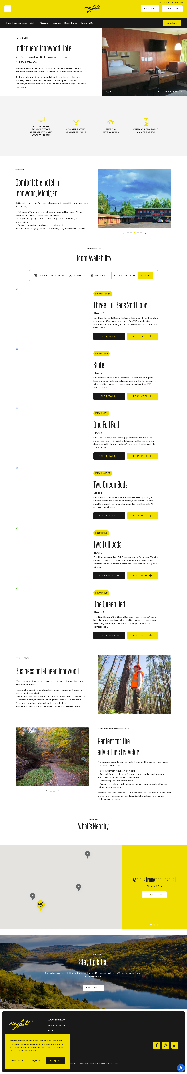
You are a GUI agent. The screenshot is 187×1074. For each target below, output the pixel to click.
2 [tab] (131, 232)
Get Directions (154, 895)
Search (145, 276)
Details (107, 336)
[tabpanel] (135, 198)
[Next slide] (145, 232)
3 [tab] (134, 232)
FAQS (50, 1031)
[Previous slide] (123, 232)
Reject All (36, 1060)
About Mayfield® (56, 1020)
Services (57, 23)
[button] (79, 888)
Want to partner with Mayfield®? (171, 3)
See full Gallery (167, 92)
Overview (45, 23)
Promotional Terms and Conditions (104, 1064)
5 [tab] (141, 232)
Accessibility (83, 1064)
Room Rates (140, 336)
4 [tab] (138, 232)
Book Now (172, 23)
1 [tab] (128, 232)
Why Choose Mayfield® (56, 1025)
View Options (16, 1060)
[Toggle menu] (7, 8)
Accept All (55, 1060)
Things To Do (86, 23)
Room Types (70, 23)
